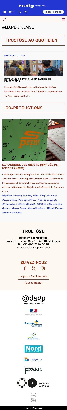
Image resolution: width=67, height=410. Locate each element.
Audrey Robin (32, 195)
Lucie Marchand (37, 208)
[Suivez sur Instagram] (26, 12)
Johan (7, 208)
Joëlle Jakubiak (54, 204)
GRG (40, 204)
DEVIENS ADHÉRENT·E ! (53, 12)
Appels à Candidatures (33, 276)
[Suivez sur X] (20, 12)
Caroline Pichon (28, 200)
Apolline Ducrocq (13, 195)
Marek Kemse (55, 208)
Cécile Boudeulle (48, 200)
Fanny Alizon (10, 204)
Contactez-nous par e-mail (33, 247)
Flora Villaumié (27, 204)
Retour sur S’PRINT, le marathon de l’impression (27, 80)
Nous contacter (33, 283)
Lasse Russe (19, 208)
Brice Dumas (10, 200)
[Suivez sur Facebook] (14, 12)
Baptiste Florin (49, 195)
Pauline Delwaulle (13, 212)
